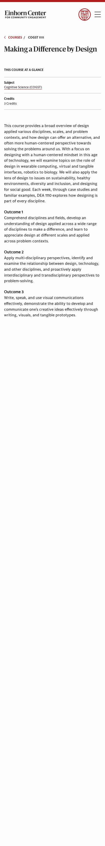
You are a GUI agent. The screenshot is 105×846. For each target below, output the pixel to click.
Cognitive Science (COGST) (23, 87)
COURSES (15, 37)
